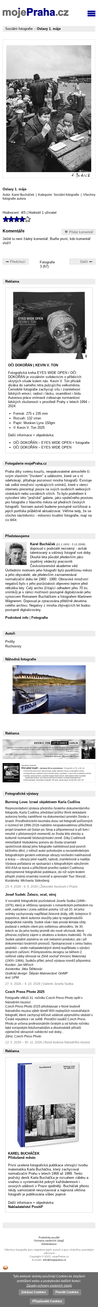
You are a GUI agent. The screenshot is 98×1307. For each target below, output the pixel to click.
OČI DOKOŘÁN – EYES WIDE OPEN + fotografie (51, 443)
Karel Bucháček (23, 195)
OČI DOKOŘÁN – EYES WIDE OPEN (42, 447)
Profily (10, 641)
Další (84, 262)
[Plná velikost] (49, 109)
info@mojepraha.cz (54, 1259)
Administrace (49, 1244)
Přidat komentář (81, 232)
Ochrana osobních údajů (49, 1240)
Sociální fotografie (19, 29)
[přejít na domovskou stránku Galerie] (35, 13)
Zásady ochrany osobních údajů (49, 1286)
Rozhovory (13, 646)
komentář (83, 239)
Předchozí (17, 262)
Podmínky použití (49, 1237)
